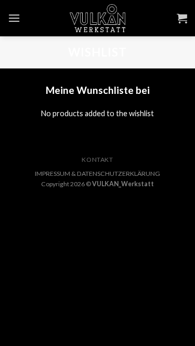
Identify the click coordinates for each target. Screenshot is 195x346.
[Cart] (182, 18)
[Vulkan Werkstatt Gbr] (97, 18)
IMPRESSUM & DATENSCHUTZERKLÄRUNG (97, 173)
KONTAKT (97, 159)
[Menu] (14, 18)
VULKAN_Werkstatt (123, 184)
